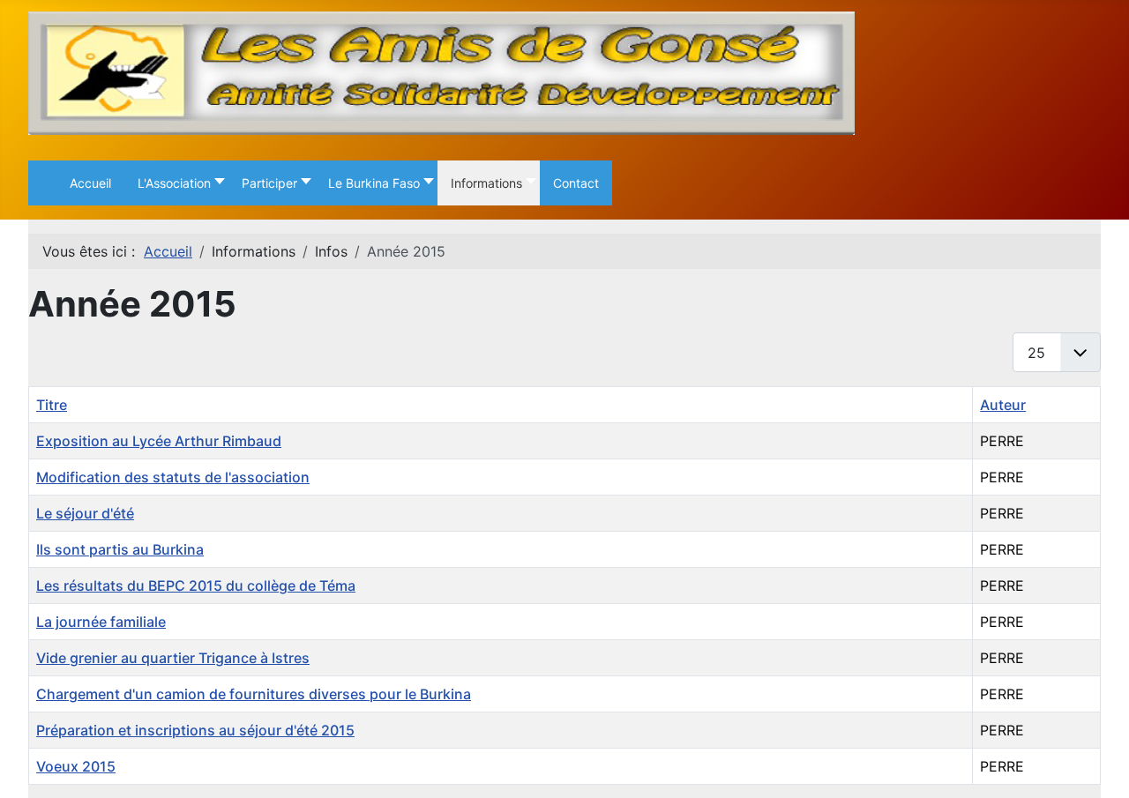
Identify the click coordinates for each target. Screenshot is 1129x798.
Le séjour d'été (85, 513)
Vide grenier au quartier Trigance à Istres (173, 658)
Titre (51, 405)
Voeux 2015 (76, 766)
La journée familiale (101, 621)
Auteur (1003, 405)
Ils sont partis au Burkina (120, 549)
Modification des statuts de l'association (173, 477)
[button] (176, 182)
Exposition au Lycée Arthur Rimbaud (158, 441)
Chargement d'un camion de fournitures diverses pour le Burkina (253, 694)
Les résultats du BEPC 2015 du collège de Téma (195, 585)
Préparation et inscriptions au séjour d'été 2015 (195, 730)
